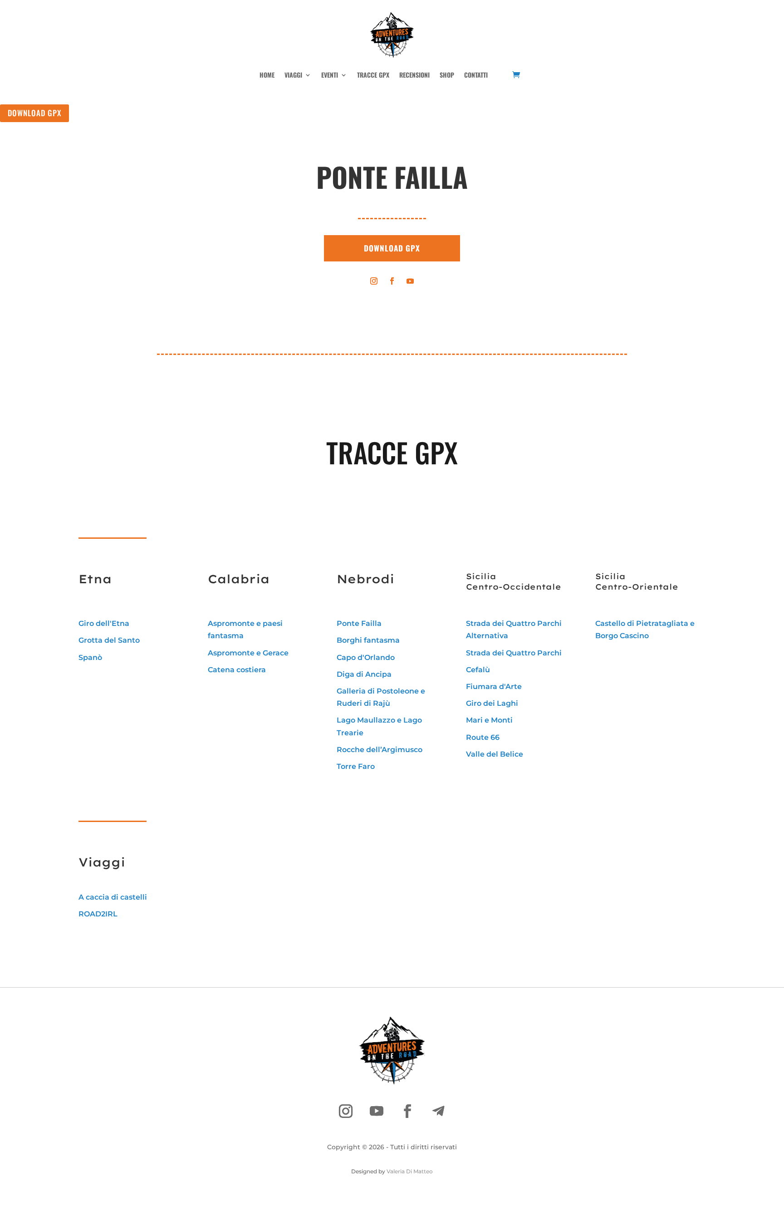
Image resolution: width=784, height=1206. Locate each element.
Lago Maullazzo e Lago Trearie (379, 726)
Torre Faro (356, 766)
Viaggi (293, 74)
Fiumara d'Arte (494, 686)
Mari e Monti (489, 720)
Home (267, 74)
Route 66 (483, 737)
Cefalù (478, 669)
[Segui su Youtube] (410, 281)
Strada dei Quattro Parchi (514, 653)
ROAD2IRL (98, 914)
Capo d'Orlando (366, 657)
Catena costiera (237, 669)
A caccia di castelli (112, 897)
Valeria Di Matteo (410, 1171)
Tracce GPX (373, 74)
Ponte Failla (359, 623)
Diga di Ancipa (364, 674)
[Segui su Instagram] (374, 281)
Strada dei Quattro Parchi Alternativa (514, 629)
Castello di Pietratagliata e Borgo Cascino (645, 629)
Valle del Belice (494, 754)
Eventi (329, 74)
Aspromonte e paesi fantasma (245, 629)
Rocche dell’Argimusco (379, 749)
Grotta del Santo (109, 640)
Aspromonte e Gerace (248, 653)
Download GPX (34, 112)
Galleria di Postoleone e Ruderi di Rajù (381, 697)
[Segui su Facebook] (392, 281)
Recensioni (414, 74)
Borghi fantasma (368, 640)
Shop (447, 74)
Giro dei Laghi (492, 703)
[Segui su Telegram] (438, 1111)
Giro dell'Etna (103, 623)
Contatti (476, 74)
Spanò (90, 657)
